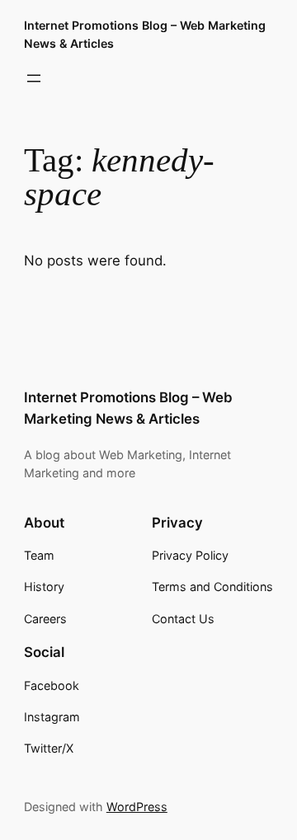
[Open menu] (34, 78)
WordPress (136, 807)
